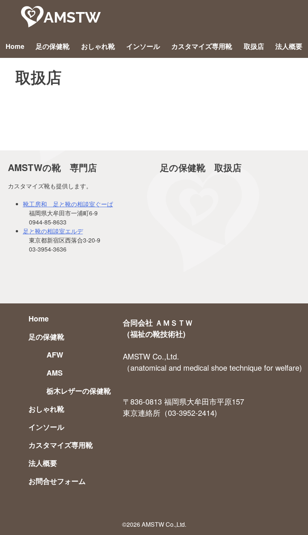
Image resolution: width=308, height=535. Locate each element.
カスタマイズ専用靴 (201, 46)
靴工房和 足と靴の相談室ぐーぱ (68, 204)
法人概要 (288, 46)
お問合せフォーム (57, 481)
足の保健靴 (52, 46)
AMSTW (72, 17)
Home (15, 46)
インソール (143, 46)
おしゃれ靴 (98, 46)
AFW (55, 354)
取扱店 (254, 46)
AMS (55, 372)
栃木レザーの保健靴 (79, 390)
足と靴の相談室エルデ (53, 231)
